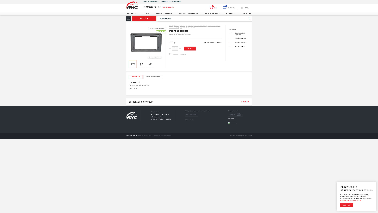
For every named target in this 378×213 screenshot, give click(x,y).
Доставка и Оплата (164, 13)
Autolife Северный (240, 38)
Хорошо (346, 205)
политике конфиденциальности (350, 200)
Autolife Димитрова (241, 42)
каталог (144, 19)
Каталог (176, 26)
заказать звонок (168, 7)
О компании (132, 13)
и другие (231, 118)
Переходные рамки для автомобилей (196, 26)
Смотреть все (245, 101)
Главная (171, 26)
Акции (146, 13)
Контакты (247, 13)
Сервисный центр (212, 13)
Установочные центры (188, 13)
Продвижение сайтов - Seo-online (241, 135)
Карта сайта (189, 119)
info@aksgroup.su (157, 116)
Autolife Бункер (240, 46)
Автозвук (182, 26)
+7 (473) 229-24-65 (152, 7)
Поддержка (231, 13)
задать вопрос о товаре (214, 42)
